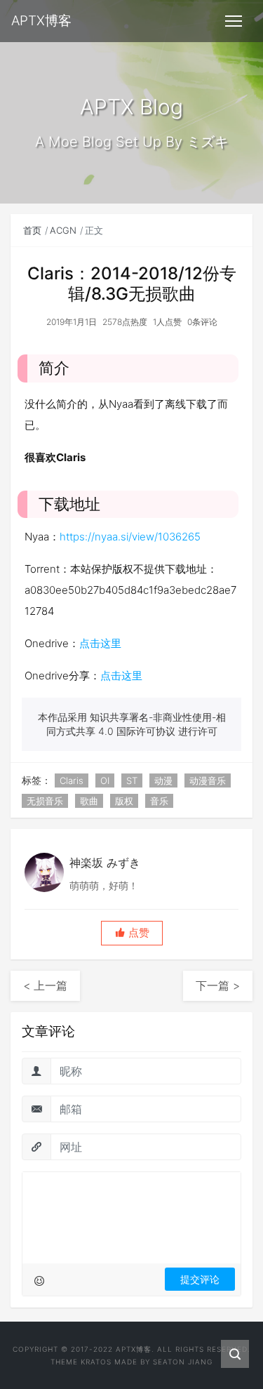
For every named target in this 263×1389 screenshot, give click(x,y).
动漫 (163, 780)
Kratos (96, 1361)
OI (104, 780)
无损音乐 (45, 800)
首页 (32, 230)
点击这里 (100, 643)
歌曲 (89, 800)
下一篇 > (218, 985)
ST (131, 780)
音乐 (159, 800)
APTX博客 (133, 1349)
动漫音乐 (207, 780)
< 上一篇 (45, 985)
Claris (71, 780)
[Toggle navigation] (233, 21)
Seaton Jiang (183, 1361)
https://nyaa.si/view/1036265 (130, 536)
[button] (132, 933)
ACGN (63, 230)
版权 (124, 800)
